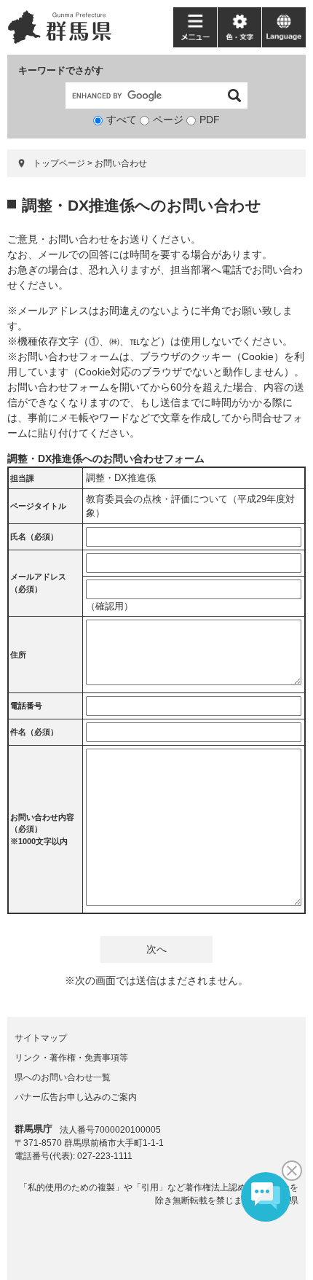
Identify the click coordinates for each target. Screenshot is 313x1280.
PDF (209, 119)
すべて (121, 119)
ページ (168, 119)
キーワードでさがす (60, 70)
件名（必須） (34, 731)
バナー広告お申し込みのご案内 (76, 1097)
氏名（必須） (34, 536)
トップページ (59, 163)
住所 (18, 654)
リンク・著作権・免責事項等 (71, 1058)
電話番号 (26, 705)
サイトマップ (41, 1038)
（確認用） (109, 606)
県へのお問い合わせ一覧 (63, 1077)
